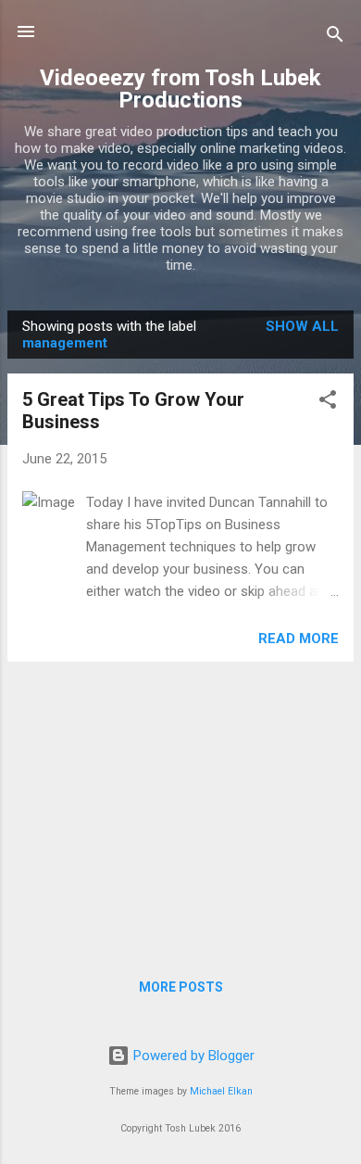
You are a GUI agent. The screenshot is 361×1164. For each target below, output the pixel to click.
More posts (181, 987)
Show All (302, 326)
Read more (298, 638)
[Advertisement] (180, 806)
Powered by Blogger (192, 1055)
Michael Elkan (221, 1091)
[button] (328, 402)
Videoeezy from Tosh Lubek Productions (180, 89)
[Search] (335, 37)
